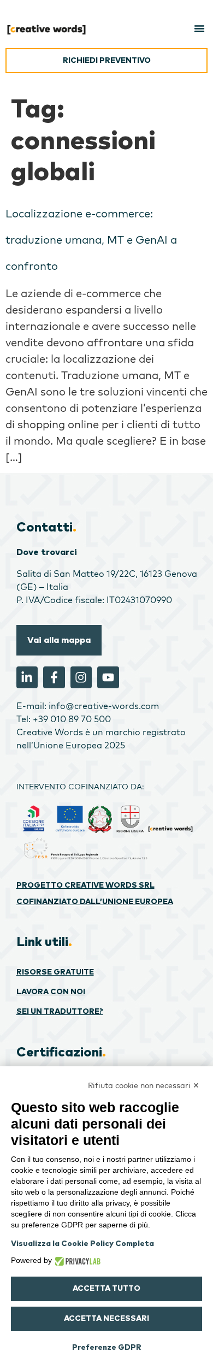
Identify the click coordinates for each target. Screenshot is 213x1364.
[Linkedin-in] (27, 677)
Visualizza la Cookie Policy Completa (82, 1244)
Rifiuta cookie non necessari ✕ (143, 1085)
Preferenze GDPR (106, 1347)
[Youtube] (108, 677)
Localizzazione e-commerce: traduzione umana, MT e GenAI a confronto (91, 239)
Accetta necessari (106, 1318)
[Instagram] (81, 677)
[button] (199, 28)
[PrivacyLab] (76, 1260)
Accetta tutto (106, 1288)
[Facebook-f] (54, 677)
